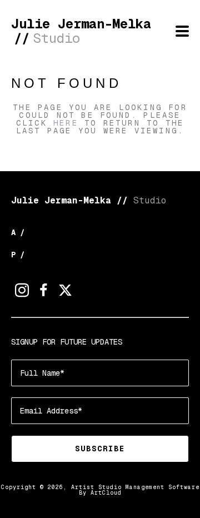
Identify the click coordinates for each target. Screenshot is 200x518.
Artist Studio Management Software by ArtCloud (135, 490)
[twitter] (65, 290)
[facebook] (44, 290)
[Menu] (182, 31)
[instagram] (22, 290)
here (65, 123)
